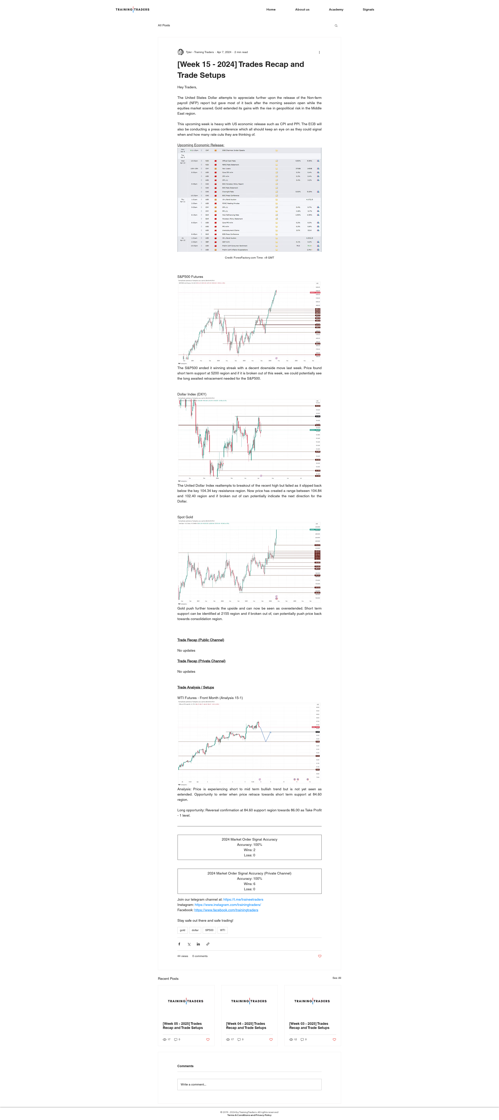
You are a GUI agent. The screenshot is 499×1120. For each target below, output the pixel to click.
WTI (222, 930)
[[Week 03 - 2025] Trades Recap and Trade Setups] (313, 1001)
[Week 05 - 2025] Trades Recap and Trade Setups (183, 1026)
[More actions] (319, 52)
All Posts (164, 25)
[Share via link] (208, 944)
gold (182, 930)
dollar (195, 930)
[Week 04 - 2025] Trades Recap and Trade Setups (246, 1026)
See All (337, 977)
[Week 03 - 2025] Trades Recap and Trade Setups (309, 1026)
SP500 (209, 930)
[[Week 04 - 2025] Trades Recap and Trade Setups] (249, 1001)
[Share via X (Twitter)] (189, 944)
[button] (336, 25)
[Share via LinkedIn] (198, 944)
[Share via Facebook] (179, 944)
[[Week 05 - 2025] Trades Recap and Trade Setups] (186, 1001)
